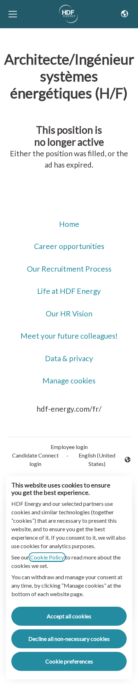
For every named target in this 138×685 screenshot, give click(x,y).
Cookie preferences (69, 661)
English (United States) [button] (93, 459)
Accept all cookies (69, 616)
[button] (124, 14)
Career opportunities (69, 246)
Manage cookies (69, 380)
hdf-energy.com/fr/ (69, 408)
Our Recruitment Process (69, 268)
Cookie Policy (47, 557)
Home (69, 223)
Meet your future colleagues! (69, 335)
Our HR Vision (69, 313)
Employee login (69, 446)
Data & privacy (69, 358)
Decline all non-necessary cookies (69, 638)
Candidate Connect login (35, 459)
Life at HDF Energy (69, 290)
